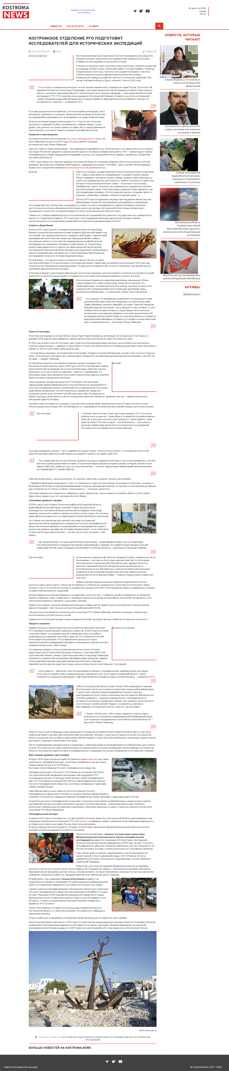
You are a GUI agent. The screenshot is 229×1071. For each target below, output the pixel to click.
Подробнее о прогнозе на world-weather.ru (87, 10)
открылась (92, 759)
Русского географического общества (86, 139)
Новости (55, 26)
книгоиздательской (77, 167)
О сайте (94, 26)
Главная (43, 1037)
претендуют (81, 821)
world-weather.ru (84, 13)
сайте (115, 918)
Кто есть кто (75, 26)
